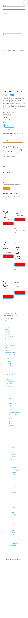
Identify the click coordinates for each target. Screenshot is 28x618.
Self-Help (7, 350)
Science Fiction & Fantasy (11, 345)
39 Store (11, 418)
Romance (7, 349)
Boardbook (7, 327)
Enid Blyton (9, 386)
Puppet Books (8, 338)
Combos (11, 425)
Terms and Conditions (13, 414)
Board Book (15, 135)
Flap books (7, 331)
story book (20, 135)
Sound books (8, 333)
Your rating (6, 172)
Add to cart (9, 126)
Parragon (10, 363)
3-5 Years (19, 133)
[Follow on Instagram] (14, 563)
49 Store (11, 420)
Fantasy (10, 401)
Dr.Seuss (9, 379)
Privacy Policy (11, 411)
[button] (7, 129)
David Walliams (10, 383)
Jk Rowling (9, 385)
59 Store (11, 421)
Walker (9, 361)
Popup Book (7, 334)
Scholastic (10, 368)
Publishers (9, 50)
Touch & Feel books (9, 336)
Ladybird (14, 50)
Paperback (7, 329)
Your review (6, 174)
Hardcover (7, 326)
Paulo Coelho (9, 376)
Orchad (9, 358)
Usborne (10, 367)
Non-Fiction (8, 343)
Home (4, 50)
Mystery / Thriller (12, 403)
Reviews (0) (5, 140)
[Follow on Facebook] (11, 563)
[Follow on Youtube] (17, 563)
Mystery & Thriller (9, 347)
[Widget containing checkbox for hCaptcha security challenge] (13, 151)
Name (4, 159)
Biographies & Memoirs (10, 352)
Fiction (6, 342)
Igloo (9, 370)
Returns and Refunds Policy (14, 409)
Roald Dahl (9, 377)
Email (4, 166)
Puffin (9, 360)
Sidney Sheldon (10, 381)
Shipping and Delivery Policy (14, 412)
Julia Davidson (10, 374)
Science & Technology (10, 354)
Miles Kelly (10, 365)
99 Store (11, 423)
